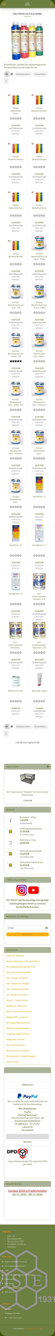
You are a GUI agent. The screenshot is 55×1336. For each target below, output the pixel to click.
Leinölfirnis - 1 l (39, 496)
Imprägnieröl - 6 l (16, 594)
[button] (6, 74)
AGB (6, 1270)
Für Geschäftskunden (13, 1287)
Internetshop (18, 1328)
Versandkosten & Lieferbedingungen (19, 1275)
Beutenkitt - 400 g (39, 691)
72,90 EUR (27, 800)
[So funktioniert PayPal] (27, 1096)
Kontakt (8, 1309)
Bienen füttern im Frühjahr (17, 1050)
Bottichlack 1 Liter (15, 691)
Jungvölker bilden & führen (18, 1034)
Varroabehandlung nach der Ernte (21, 967)
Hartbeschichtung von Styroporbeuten (23, 961)
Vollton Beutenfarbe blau (16, 255)
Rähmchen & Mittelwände (17, 1028)
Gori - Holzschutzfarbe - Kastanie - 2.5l (39, 596)
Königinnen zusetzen (15, 1039)
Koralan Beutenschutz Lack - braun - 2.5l (15, 353)
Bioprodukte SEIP (14, 1239)
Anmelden (27, 934)
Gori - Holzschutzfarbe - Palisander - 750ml (15, 645)
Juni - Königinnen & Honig (17, 989)
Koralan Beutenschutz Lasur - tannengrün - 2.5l (16, 499)
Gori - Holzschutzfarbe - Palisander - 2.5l (39, 645)
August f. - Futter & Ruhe (17, 1000)
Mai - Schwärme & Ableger (17, 983)
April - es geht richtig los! (17, 978)
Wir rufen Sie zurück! (13, 1317)
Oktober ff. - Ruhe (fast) (16, 1006)
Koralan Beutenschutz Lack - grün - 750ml (39, 256)
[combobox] (23, 74)
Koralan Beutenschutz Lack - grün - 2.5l (15, 305)
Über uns (11, 1236)
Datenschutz (10, 1279)
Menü (4, 4)
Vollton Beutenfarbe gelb (39, 157)
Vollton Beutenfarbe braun (16, 111)
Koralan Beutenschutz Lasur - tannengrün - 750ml (39, 451)
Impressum (11, 1247)
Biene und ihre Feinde (15, 1045)
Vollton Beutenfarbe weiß (15, 157)
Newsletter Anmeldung (16, 1244)
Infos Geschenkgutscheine (15, 1266)
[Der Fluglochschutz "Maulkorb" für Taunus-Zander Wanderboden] (27, 779)
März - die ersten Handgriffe (18, 972)
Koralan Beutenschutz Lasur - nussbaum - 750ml (39, 402)
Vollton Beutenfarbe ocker (39, 109)
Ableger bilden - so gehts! (17, 1017)
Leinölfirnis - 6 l (15, 545)
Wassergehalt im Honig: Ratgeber (21, 1056)
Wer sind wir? (10, 1292)
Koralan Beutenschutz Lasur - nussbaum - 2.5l (16, 451)
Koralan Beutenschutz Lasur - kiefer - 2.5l (15, 402)
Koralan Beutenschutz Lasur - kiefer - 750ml (39, 354)
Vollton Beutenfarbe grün (39, 206)
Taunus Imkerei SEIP (15, 1241)
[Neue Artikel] (48, 766)
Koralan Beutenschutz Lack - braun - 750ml (39, 305)
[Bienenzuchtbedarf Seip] (27, 4)
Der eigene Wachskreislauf (18, 1022)
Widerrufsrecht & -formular (16, 1261)
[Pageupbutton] (48, 1331)
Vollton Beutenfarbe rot (15, 206)
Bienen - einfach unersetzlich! (19, 1011)
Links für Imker (12, 1062)
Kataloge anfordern (13, 1313)
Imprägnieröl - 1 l (39, 545)
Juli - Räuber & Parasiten (17, 994)
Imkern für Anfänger (15, 955)
